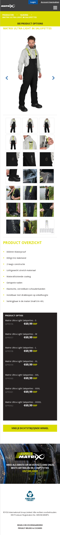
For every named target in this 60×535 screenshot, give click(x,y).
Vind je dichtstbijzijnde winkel (30, 428)
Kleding (24, 14)
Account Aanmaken (50, 2)
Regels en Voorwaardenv (30, 525)
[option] (30, 74)
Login (33, 2)
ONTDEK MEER (30, 471)
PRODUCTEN (8, 14)
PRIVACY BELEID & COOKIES (30, 528)
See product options (30, 23)
